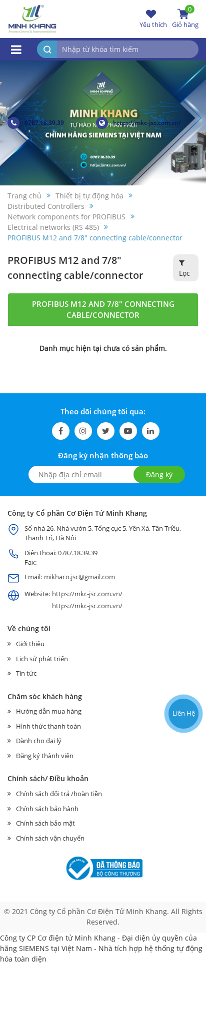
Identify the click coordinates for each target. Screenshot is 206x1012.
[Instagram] (83, 431)
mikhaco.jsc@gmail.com (79, 576)
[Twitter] (105, 431)
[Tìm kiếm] (47, 49)
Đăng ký (159, 474)
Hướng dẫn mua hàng (49, 711)
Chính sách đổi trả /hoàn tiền (59, 793)
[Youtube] (128, 431)
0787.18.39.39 (44, 122)
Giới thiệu (30, 643)
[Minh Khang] (33, 18)
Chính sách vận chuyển (50, 838)
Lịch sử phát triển (42, 658)
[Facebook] (61, 431)
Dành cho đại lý (39, 740)
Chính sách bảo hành (47, 808)
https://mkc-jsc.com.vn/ (147, 122)
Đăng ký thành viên (45, 755)
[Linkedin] (151, 431)
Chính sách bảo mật (45, 823)
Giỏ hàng (185, 18)
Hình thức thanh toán (48, 726)
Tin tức (26, 673)
